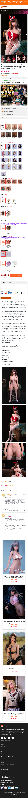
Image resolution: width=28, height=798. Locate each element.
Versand (2, 762)
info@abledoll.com (7, 780)
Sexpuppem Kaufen (15, 335)
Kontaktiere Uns (4, 769)
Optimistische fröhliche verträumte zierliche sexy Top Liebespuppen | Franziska (14, 577)
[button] (26, 34)
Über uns (2, 760)
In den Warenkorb (16, 275)
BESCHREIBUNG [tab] (5, 298)
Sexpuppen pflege (5, 774)
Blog (1, 751)
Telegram (4, 784)
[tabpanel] (14, 515)
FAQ (1, 771)
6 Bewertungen (10, 485)
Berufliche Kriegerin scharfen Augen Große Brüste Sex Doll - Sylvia (14, 667)
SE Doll (6, 10)
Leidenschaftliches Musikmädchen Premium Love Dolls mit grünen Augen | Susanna (14, 714)
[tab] (5, 491)
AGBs (2, 767)
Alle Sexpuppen (4, 749)
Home (2, 10)
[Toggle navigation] (25, 7)
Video (2, 753)
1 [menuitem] (13, 537)
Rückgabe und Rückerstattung (7, 764)
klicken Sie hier (20, 2)
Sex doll (2, 744)
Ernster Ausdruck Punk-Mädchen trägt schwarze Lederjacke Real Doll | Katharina (14, 622)
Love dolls (3, 746)
